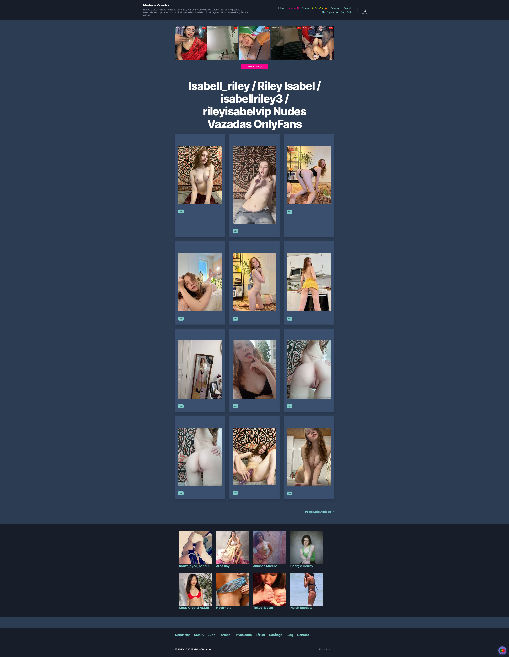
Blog (289, 635)
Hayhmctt (223, 608)
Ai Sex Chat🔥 (319, 8)
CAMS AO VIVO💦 (254, 66)
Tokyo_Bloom (263, 608)
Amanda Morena (265, 566)
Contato (347, 8)
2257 (211, 635)
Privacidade (243, 635)
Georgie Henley (301, 566)
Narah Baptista (301, 608)
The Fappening (330, 12)
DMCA (199, 635)
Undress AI (293, 8)
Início (281, 8)
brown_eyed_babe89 (194, 566)
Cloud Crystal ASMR (194, 608)
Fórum (305, 8)
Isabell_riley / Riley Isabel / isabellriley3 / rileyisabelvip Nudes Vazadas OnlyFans (254, 105)
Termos (224, 635)
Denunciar (182, 635)
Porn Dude (346, 12)
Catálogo (335, 8)
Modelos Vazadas (156, 5)
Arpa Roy (223, 566)
